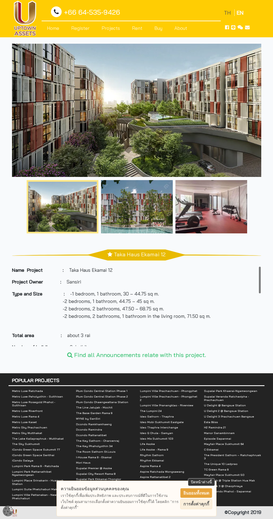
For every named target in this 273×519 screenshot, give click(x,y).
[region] (136, 306)
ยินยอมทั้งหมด (196, 493)
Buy (158, 28)
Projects (111, 28)
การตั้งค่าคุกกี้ (196, 504)
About (180, 28)
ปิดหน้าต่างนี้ (201, 482)
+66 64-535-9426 (92, 12)
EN (240, 12)
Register (80, 28)
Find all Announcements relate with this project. (139, 354)
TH (228, 12)
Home (53, 28)
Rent (137, 28)
